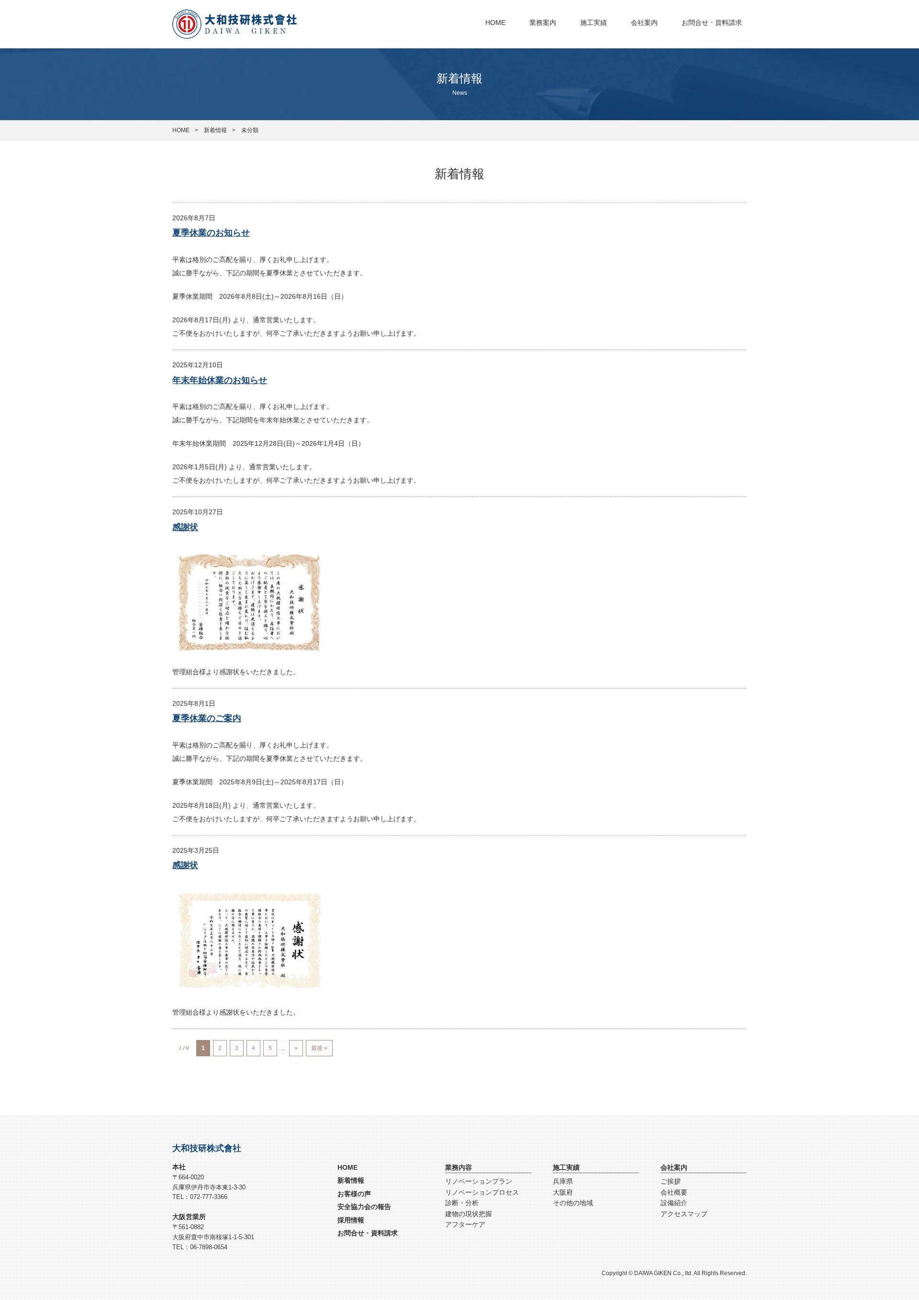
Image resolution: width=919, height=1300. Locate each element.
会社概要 (674, 1192)
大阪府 (563, 1192)
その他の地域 (573, 1203)
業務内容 (458, 1167)
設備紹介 (674, 1203)
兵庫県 (563, 1181)
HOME (495, 22)
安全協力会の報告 (364, 1206)
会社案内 (644, 22)
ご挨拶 (671, 1181)
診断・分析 (462, 1203)
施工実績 (593, 22)
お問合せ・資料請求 (712, 22)
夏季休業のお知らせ (211, 232)
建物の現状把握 (468, 1214)
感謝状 (185, 527)
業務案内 (542, 22)
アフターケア (465, 1224)
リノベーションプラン (478, 1181)
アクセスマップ (684, 1214)
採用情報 (350, 1220)
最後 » (319, 1048)
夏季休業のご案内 (206, 718)
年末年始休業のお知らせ (219, 380)
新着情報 (350, 1180)
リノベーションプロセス (482, 1192)
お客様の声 (354, 1194)
